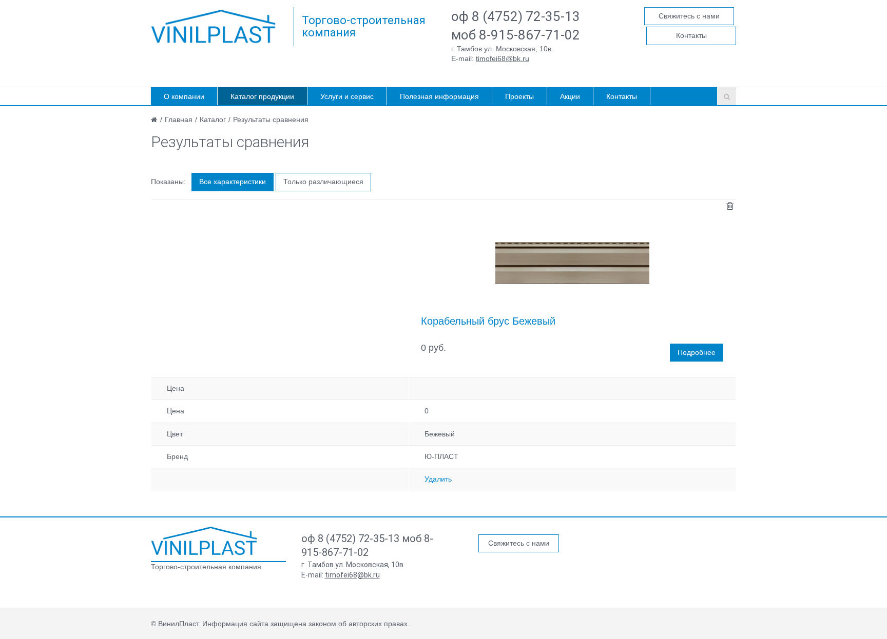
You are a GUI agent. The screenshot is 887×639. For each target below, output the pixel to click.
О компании (184, 96)
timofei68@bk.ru (502, 58)
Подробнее (697, 352)
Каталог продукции (262, 96)
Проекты (519, 96)
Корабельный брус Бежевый (488, 321)
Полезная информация (439, 96)
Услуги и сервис (347, 96)
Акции (570, 96)
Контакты (691, 35)
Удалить (438, 479)
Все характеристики (232, 181)
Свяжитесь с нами (689, 16)
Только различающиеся (323, 181)
